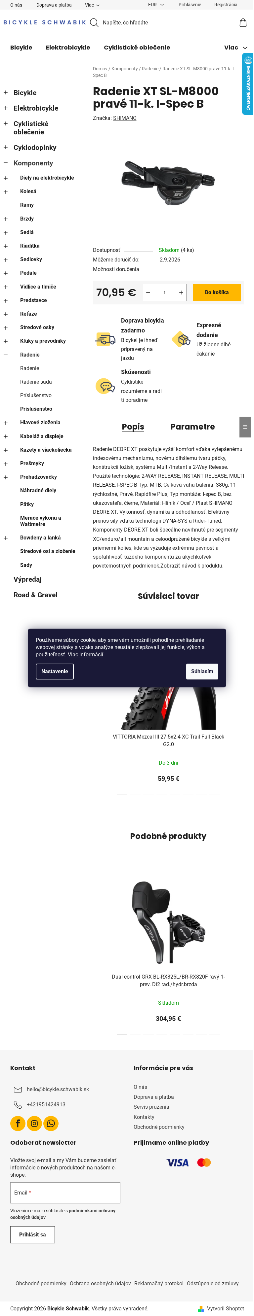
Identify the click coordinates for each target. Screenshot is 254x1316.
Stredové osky (35, 327)
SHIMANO (122, 118)
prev (95, 713)
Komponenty (31, 163)
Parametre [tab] (190, 426)
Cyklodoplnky (32, 148)
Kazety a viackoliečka (43, 450)
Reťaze (26, 314)
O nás (14, 5)
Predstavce (31, 300)
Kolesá (26, 191)
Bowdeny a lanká (38, 538)
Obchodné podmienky (156, 1127)
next (236, 713)
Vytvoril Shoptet (222, 1308)
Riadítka (27, 246)
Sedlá (24, 232)
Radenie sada (33, 382)
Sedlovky (28, 259)
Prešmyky (29, 463)
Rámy (24, 205)
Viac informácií (83, 654)
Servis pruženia (149, 1107)
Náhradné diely (36, 490)
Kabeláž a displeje (39, 436)
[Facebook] (15, 1123)
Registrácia (223, 4)
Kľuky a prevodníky (40, 341)
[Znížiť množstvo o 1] (145, 292)
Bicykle (22, 93)
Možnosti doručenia (113, 269)
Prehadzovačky (36, 477)
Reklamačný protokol (156, 1283)
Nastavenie (52, 671)
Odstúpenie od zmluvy (210, 1283)
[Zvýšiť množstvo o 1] (179, 292)
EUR (150, 4)
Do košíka (214, 292)
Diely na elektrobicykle (44, 178)
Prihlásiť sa (30, 1234)
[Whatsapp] (48, 1123)
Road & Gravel (33, 595)
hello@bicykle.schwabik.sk (55, 1089)
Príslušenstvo (33, 395)
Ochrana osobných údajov (97, 1283)
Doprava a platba (51, 5)
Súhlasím (200, 671)
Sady (23, 565)
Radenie (27, 355)
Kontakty (141, 1117)
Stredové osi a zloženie (45, 551)
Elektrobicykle (33, 108)
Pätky (24, 504)
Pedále (26, 273)
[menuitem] (18, 47)
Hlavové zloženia (38, 422)
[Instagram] (31, 1123)
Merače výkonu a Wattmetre (38, 521)
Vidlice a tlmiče (36, 287)
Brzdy (24, 219)
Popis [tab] (130, 426)
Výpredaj (25, 579)
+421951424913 (43, 1104)
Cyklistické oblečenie (28, 128)
